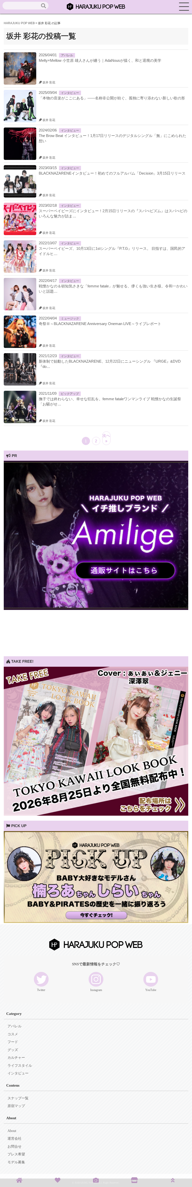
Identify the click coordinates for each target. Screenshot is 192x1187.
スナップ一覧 (18, 1098)
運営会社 (15, 1138)
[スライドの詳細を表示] (96, 608)
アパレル (67, 55)
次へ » (106, 438)
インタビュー (70, 93)
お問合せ (15, 1146)
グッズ (13, 1050)
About (12, 1131)
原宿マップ (16, 1106)
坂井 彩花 (48, 82)
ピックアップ (70, 394)
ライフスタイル (20, 1065)
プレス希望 (16, 1154)
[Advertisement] (96, 621)
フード (13, 1042)
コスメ (13, 1034)
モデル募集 (16, 1162)
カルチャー (16, 1057)
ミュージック (70, 318)
